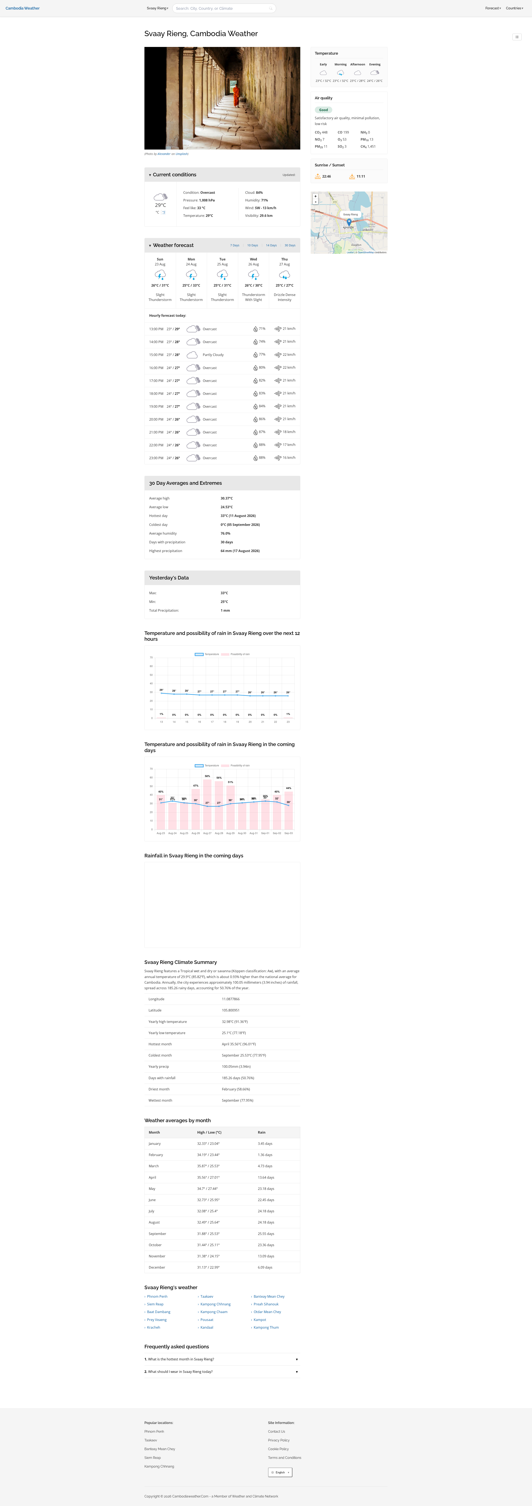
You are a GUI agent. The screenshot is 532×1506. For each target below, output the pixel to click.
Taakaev (207, 1296)
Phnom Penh (157, 1296)
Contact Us (276, 1432)
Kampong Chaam (214, 1312)
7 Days (234, 245)
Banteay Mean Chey (269, 1296)
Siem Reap (155, 1304)
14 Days (271, 245)
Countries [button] (514, 8)
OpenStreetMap (366, 252)
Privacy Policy (279, 1440)
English (280, 1472)
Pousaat (207, 1319)
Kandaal (207, 1327)
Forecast (493, 8)
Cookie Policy (278, 1449)
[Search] (271, 8)
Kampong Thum (266, 1327)
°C (157, 212)
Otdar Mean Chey (267, 1312)
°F (163, 212)
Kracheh (153, 1327)
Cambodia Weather (23, 8)
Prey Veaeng (157, 1319)
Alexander (164, 154)
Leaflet (350, 252)
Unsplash (182, 154)
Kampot (260, 1319)
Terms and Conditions (284, 1458)
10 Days (252, 245)
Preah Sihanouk (266, 1304)
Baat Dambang (158, 1312)
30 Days (290, 245)
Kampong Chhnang (216, 1304)
